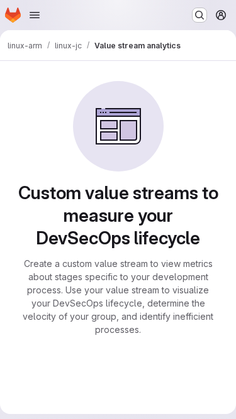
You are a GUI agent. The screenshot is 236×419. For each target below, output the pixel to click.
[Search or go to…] (199, 15)
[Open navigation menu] (35, 15)
